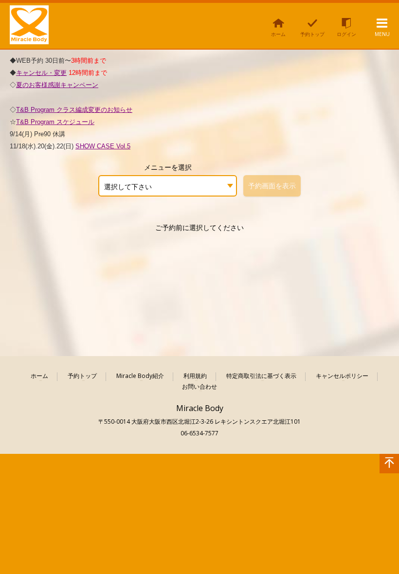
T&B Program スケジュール (55, 122)
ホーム (39, 376)
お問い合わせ (199, 387)
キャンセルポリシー (342, 376)
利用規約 (195, 376)
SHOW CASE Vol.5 (102, 146)
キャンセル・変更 (41, 72)
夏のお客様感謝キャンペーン (57, 85)
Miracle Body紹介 (140, 376)
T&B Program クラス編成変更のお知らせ (74, 109)
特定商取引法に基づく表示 (261, 376)
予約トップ (82, 376)
